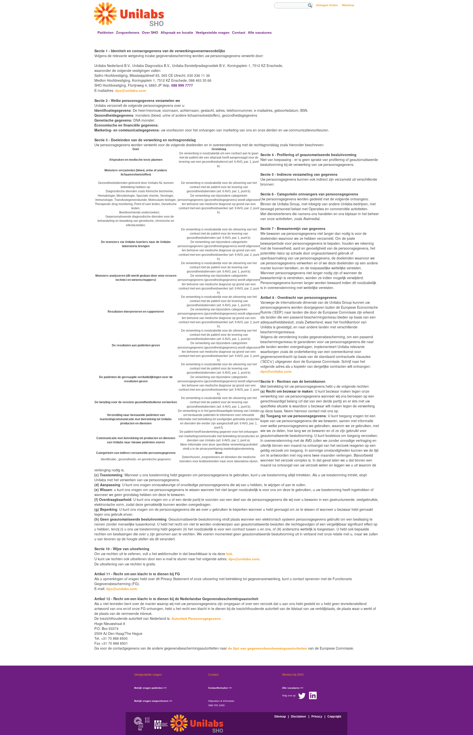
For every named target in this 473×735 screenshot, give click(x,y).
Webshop (348, 5)
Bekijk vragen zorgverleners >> (153, 701)
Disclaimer (298, 716)
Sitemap (280, 716)
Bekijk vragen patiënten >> (150, 688)
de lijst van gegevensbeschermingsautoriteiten (267, 648)
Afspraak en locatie (177, 32)
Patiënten (106, 32)
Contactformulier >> (220, 688)
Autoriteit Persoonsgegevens (196, 619)
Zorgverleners (127, 32)
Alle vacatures (260, 32)
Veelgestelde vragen (213, 32)
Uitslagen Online (327, 5)
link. (229, 554)
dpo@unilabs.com (130, 91)
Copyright (334, 716)
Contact (238, 32)
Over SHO (150, 32)
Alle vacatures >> (292, 688)
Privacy (316, 716)
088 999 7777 (182, 85)
